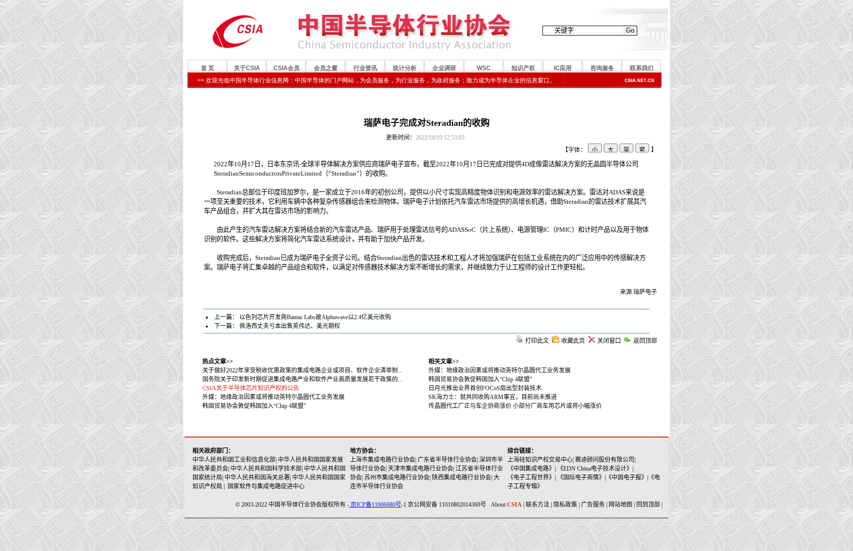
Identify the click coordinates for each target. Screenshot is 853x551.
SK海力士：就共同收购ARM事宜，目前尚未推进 (492, 397)
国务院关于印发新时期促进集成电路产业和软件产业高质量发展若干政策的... (302, 379)
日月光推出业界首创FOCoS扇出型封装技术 (485, 388)
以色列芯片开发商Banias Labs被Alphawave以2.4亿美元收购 (315, 317)
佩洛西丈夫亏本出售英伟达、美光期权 (289, 326)
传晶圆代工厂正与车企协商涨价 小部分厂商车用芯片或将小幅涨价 (515, 406)
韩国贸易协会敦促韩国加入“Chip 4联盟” (480, 379)
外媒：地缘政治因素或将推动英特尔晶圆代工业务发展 (499, 370)
